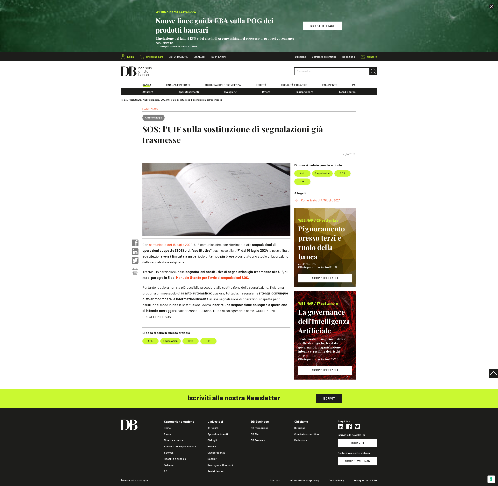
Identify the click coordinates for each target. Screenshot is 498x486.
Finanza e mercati (174, 440)
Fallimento (170, 465)
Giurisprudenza (304, 91)
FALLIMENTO (329, 84)
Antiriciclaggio (151, 99)
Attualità (147, 91)
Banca (167, 434)
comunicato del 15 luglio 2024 (170, 244)
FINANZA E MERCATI (178, 84)
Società (169, 452)
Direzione (300, 56)
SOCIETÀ (261, 84)
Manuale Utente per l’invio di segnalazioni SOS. (212, 277)
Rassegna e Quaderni (220, 465)
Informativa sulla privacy (304, 480)
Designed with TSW (365, 480)
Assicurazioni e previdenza (180, 446)
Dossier (212, 458)
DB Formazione (178, 56)
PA (354, 84)
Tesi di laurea (216, 471)
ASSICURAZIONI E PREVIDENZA (223, 84)
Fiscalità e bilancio (175, 458)
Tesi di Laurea (347, 91)
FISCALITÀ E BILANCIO (294, 84)
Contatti (275, 480)
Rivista (266, 91)
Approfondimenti (189, 91)
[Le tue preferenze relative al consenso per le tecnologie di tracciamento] (491, 479)
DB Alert (200, 56)
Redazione (348, 56)
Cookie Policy (337, 480)
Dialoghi (228, 91)
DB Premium (218, 56)
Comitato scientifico (324, 56)
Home (124, 99)
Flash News (135, 99)
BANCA (146, 84)
